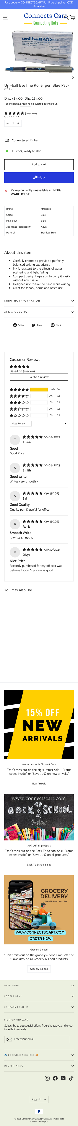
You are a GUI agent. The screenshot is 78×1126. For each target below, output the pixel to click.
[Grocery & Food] (39, 909)
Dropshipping (13, 1066)
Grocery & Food (39, 969)
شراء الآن (39, 177)
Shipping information (22, 301)
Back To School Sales (39, 865)
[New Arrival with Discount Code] (39, 724)
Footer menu (13, 996)
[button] (14, 113)
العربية (36, 1099)
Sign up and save (16, 1019)
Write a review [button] (39, 377)
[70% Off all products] (39, 817)
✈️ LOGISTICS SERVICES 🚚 (21, 1055)
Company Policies (16, 1007)
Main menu (11, 985)
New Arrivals (39, 784)
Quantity (12, 117)
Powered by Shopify (39, 1121)
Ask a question (17, 312)
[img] (33, 437)
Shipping (25, 104)
